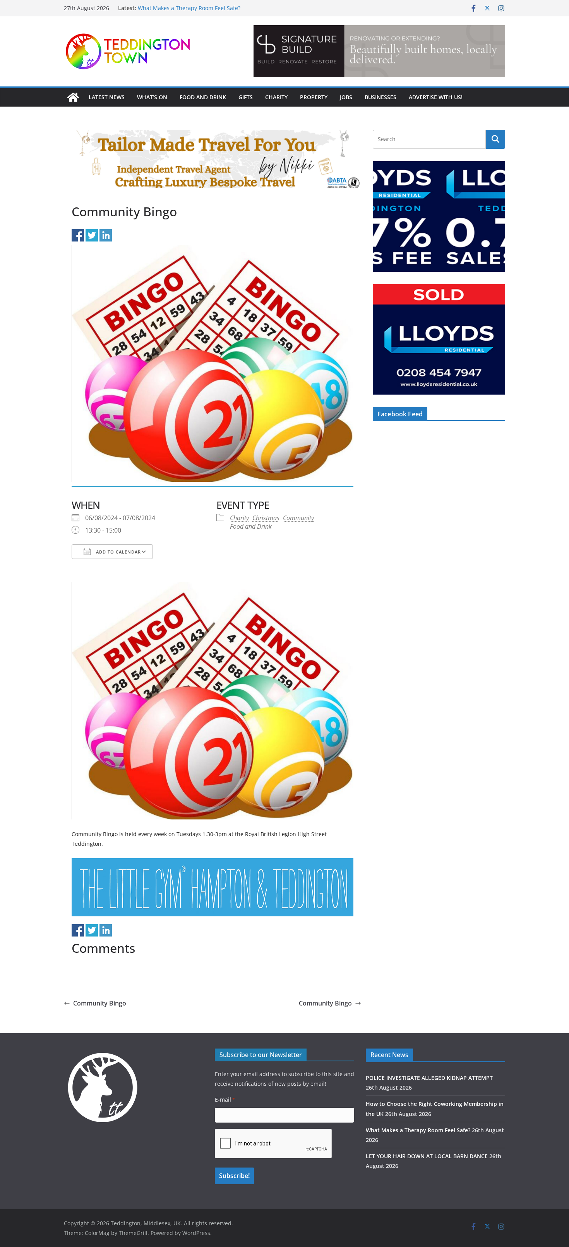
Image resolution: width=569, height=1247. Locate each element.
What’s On (152, 97)
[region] (379, 51)
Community (298, 518)
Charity (276, 97)
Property (313, 97)
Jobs (346, 97)
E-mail (225, 1099)
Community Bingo (99, 1003)
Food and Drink (203, 97)
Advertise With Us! (436, 97)
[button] (379, 51)
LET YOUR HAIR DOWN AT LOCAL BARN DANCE (427, 1156)
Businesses (380, 97)
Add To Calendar (117, 552)
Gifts (245, 97)
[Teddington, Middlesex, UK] (73, 97)
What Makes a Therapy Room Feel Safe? (189, 8)
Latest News (107, 97)
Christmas (265, 518)
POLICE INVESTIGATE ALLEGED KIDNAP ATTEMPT (429, 1077)
